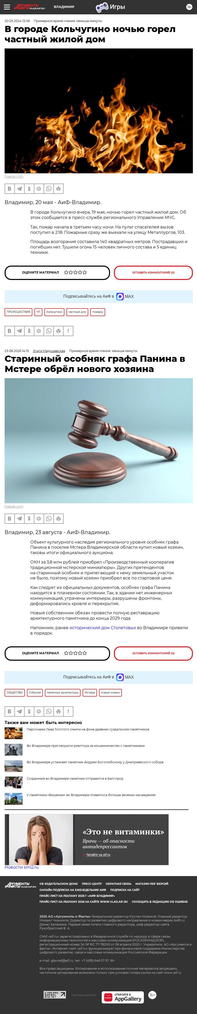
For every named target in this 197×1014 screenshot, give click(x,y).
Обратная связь (118, 884)
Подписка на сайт (125, 890)
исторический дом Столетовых (103, 627)
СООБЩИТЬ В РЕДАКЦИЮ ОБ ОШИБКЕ (160, 901)
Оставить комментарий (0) (153, 272)
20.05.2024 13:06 (17, 21)
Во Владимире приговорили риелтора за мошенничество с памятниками (86, 746)
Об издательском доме (59, 884)
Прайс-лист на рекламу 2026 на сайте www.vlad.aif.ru (84, 901)
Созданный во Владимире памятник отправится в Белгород (75, 778)
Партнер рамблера (84, 995)
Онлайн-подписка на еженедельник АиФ (73, 890)
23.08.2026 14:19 (17, 351)
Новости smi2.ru (22, 867)
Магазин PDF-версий (151, 884)
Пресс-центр (92, 884)
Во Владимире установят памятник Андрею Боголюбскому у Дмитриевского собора (95, 762)
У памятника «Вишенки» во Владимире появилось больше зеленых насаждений (91, 795)
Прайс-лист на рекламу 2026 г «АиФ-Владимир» (77, 896)
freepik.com (14, 176)
